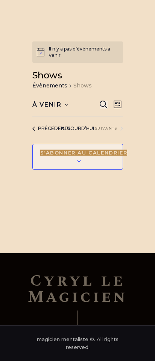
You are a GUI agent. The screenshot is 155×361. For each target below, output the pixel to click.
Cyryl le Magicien (77, 289)
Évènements (49, 85)
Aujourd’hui (77, 128)
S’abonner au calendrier (84, 153)
